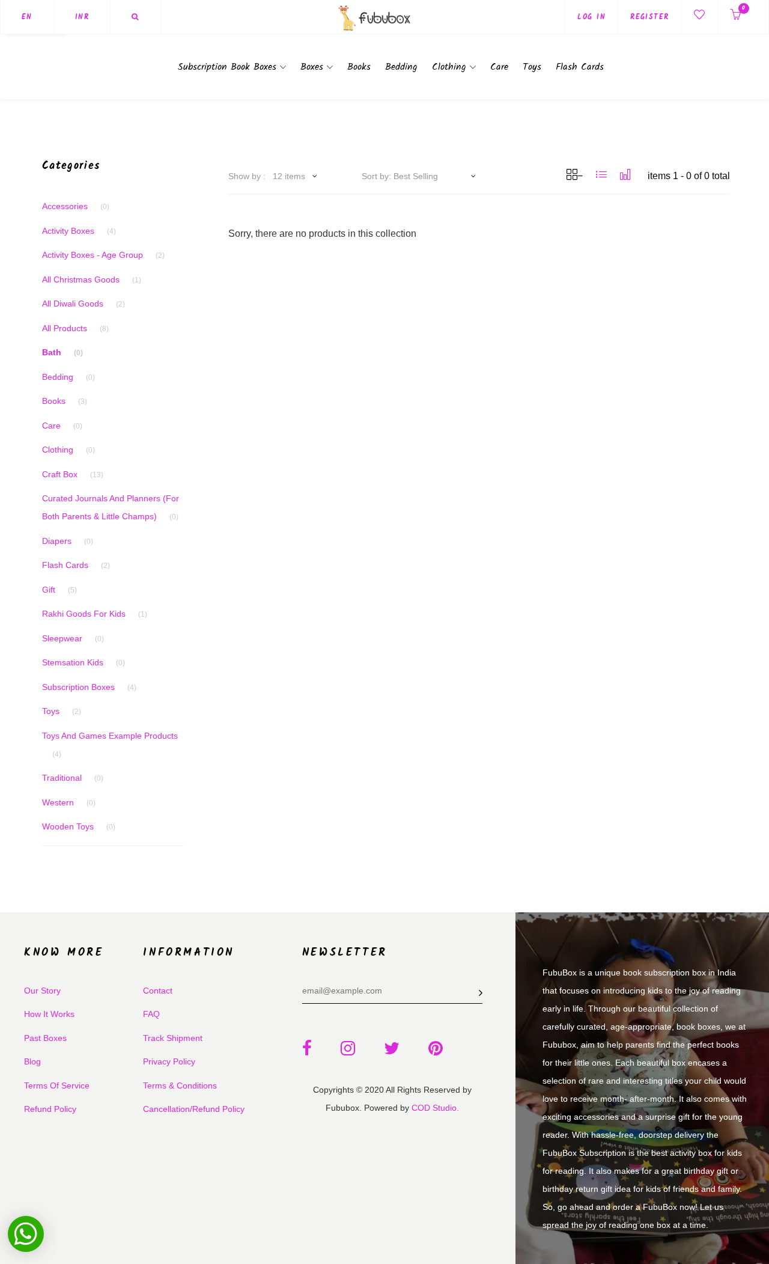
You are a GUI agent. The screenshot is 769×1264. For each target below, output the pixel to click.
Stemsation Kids (83, 662)
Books (359, 67)
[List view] (601, 175)
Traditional (72, 778)
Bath (62, 352)
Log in (591, 17)
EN (27, 17)
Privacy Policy (169, 1061)
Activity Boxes (79, 231)
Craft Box (72, 474)
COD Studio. (435, 1108)
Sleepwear (73, 638)
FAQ (151, 1014)
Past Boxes (45, 1038)
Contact (157, 990)
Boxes (313, 67)
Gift (59, 589)
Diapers (67, 541)
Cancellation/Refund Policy (194, 1109)
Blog (32, 1061)
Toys (532, 67)
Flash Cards (580, 67)
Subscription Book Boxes (229, 67)
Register (649, 17)
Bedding (401, 67)
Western (69, 802)
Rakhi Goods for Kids (94, 613)
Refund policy (50, 1109)
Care (499, 67)
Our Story (42, 990)
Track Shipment (172, 1038)
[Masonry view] (625, 175)
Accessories (75, 206)
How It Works (49, 1014)
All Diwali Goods (83, 303)
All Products (75, 328)
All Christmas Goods (91, 279)
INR (82, 17)
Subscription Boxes (89, 687)
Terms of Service (57, 1085)
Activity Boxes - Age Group (103, 255)
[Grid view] (575, 175)
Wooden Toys (78, 826)
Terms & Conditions (180, 1085)
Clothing (451, 67)
